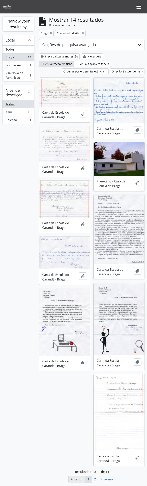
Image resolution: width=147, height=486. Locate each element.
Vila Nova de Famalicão (18, 75)
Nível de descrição (14, 92)
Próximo (107, 479)
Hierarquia (94, 56)
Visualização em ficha (58, 64)
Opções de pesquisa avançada (69, 44)
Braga (18, 58)
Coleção (18, 121)
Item (18, 113)
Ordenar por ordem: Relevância (84, 71)
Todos (10, 49)
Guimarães (18, 66)
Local (10, 40)
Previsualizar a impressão (61, 56)
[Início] (8, 7)
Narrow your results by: (18, 23)
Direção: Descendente (126, 71)
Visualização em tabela (94, 64)
